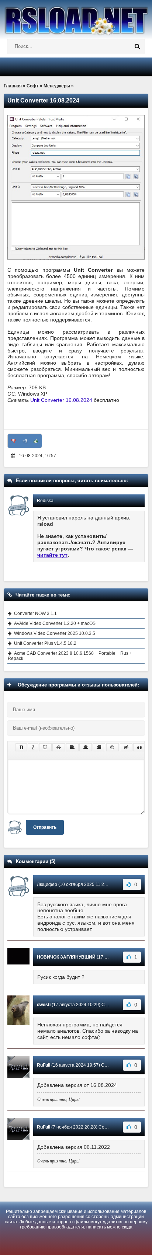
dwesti (44, 1004)
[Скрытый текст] (126, 747)
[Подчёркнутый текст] (45, 747)
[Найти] (137, 46)
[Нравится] (36, 441)
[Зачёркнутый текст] (58, 747)
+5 (25, 441)
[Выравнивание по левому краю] (72, 747)
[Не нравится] (13, 441)
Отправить (44, 827)
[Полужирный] (21, 747)
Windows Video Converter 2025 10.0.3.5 (54, 633)
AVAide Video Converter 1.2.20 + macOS (55, 623)
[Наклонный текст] (33, 747)
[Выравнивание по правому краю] (99, 747)
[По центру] (85, 747)
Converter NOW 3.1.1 (35, 613)
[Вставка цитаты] (139, 747)
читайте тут (52, 555)
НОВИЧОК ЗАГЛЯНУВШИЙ (66, 957)
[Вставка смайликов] (112, 747)
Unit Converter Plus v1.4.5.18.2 (45, 643)
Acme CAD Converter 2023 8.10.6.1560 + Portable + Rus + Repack (70, 656)
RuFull (43, 1065)
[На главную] (76, 17)
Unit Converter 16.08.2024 (61, 400)
